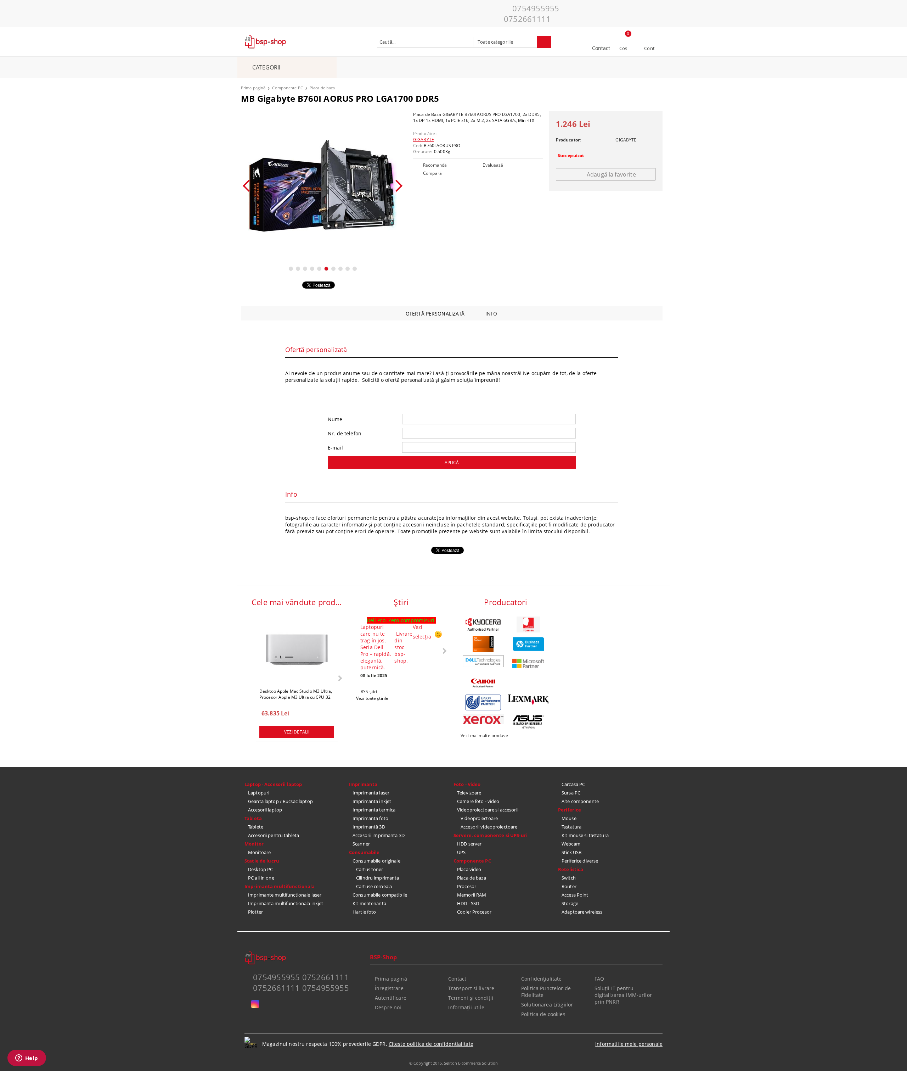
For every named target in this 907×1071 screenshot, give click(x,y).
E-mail (335, 447)
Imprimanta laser (371, 793)
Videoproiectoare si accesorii (487, 810)
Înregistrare (389, 988)
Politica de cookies (543, 1014)
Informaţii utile (466, 1007)
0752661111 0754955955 (301, 987)
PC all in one (261, 878)
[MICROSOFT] (528, 663)
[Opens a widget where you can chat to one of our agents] (26, 1058)
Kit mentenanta (369, 903)
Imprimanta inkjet (372, 801)
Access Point (575, 895)
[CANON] (483, 683)
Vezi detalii (296, 732)
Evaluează (493, 165)
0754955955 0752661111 (531, 13)
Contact (601, 48)
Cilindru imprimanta (377, 878)
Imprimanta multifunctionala (279, 886)
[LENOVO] (483, 644)
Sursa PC (571, 793)
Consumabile (364, 852)
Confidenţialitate (541, 978)
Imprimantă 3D (369, 827)
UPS (461, 852)
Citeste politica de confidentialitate (431, 1044)
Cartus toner (369, 869)
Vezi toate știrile (372, 698)
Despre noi (388, 1007)
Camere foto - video (478, 801)
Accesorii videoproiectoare (489, 827)
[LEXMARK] (528, 700)
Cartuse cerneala (374, 886)
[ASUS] (528, 722)
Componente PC (287, 87)
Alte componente (580, 801)
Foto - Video (467, 784)
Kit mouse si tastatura (585, 835)
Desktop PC (260, 869)
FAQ (599, 978)
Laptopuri (258, 793)
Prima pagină (253, 87)
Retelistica (570, 869)
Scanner (361, 844)
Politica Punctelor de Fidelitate (546, 991)
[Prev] (249, 186)
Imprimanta (363, 784)
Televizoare (469, 793)
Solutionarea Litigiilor (547, 1004)
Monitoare (259, 852)
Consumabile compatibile (380, 895)
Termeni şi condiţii (471, 997)
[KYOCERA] (483, 624)
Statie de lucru (261, 861)
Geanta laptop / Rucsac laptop (280, 801)
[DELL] (483, 661)
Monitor (254, 844)
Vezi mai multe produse (484, 735)
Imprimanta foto (370, 818)
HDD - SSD (468, 903)
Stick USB (571, 852)
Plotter (255, 912)
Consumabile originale (376, 861)
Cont (649, 48)
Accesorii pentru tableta (273, 835)
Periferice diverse (580, 861)
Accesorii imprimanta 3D (379, 835)
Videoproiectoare (479, 818)
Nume (335, 419)
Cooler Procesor (474, 912)
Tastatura (571, 827)
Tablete (255, 827)
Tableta (253, 818)
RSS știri (369, 691)
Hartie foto (364, 912)
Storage (570, 903)
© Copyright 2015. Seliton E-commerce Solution (453, 1063)
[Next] (396, 186)
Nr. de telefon (344, 433)
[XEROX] (483, 719)
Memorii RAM (471, 895)
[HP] (528, 644)
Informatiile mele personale (629, 1044)
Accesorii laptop (265, 810)
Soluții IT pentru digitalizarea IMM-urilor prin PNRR (623, 995)
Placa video (469, 869)
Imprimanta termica (374, 810)
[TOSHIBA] (528, 624)
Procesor (466, 886)
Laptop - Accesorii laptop (273, 784)
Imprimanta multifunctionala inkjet (285, 903)
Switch (569, 878)
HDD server (469, 844)
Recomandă (435, 165)
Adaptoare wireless (582, 912)
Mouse (569, 818)
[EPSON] (483, 702)
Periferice (569, 810)
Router (569, 886)
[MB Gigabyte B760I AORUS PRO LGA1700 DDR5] (322, 185)
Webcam (571, 844)
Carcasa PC (573, 784)
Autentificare (390, 997)
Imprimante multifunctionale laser (284, 895)
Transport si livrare (471, 988)
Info (491, 313)
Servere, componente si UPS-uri (491, 835)
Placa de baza (322, 87)
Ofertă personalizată (435, 313)
